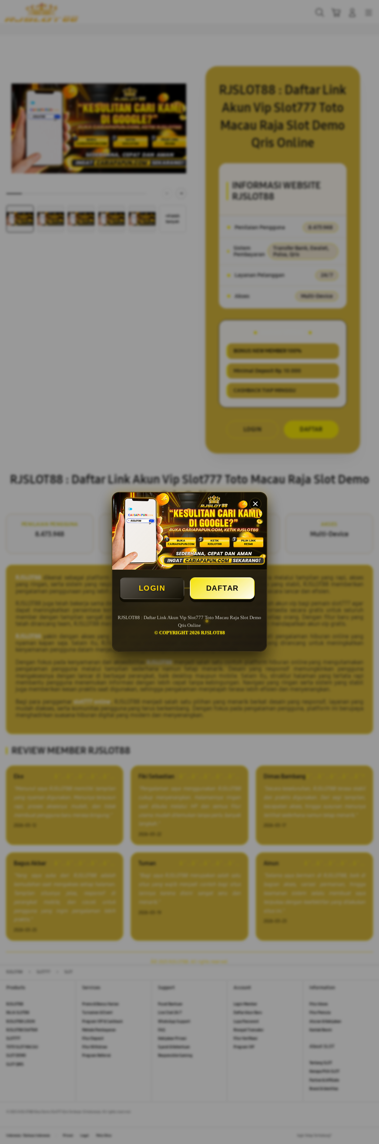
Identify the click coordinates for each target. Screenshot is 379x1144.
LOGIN (152, 588)
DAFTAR (222, 588)
